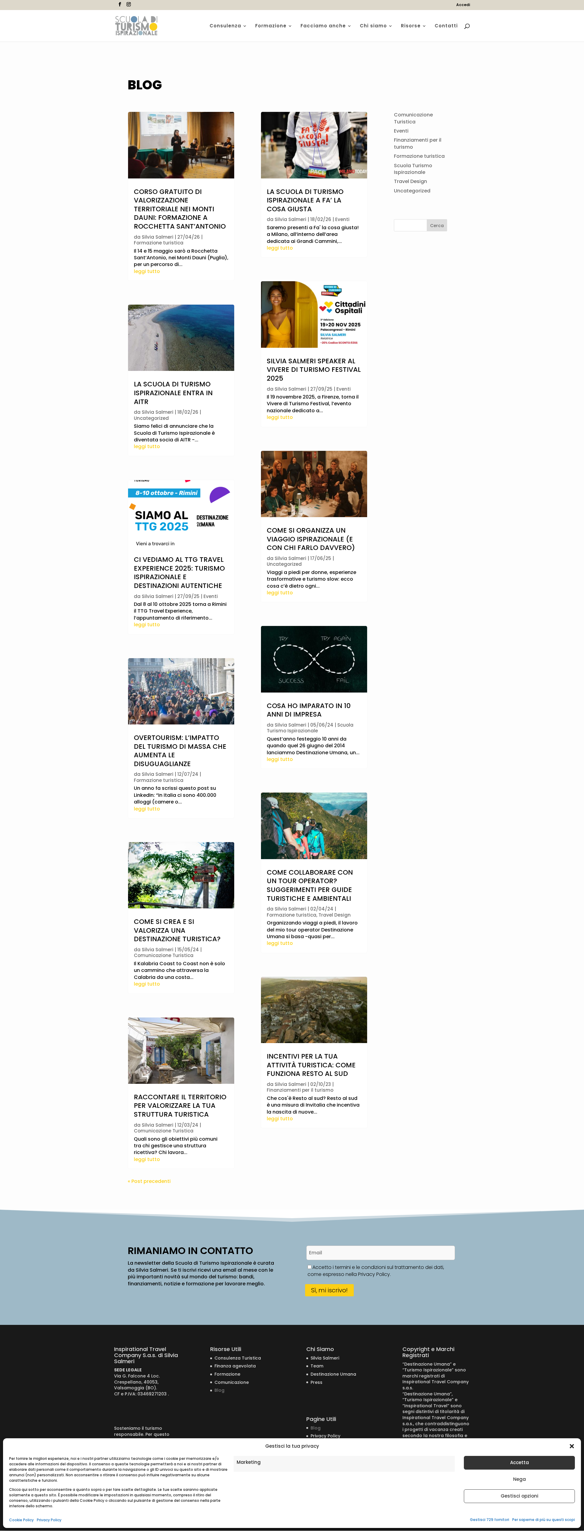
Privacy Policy (49, 1519)
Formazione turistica (158, 243)
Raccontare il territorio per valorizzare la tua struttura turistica (180, 1105)
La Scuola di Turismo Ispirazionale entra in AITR (173, 392)
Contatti (446, 26)
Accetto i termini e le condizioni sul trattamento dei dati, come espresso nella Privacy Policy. (376, 1270)
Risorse (411, 26)
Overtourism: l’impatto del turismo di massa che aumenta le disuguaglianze (180, 751)
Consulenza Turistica (237, 1358)
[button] (572, 1446)
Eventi (210, 596)
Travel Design (334, 915)
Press (316, 1382)
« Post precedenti (149, 1181)
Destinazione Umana (333, 1374)
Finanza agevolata (235, 1366)
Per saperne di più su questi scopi (543, 1519)
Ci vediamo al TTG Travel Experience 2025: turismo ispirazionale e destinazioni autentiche (179, 572)
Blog (219, 1390)
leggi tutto (147, 271)
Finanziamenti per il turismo (300, 1090)
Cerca (437, 226)
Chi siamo (373, 26)
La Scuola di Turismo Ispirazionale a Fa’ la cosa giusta (305, 200)
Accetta (519, 1462)
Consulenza (225, 26)
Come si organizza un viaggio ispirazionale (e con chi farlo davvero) (311, 539)
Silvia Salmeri (157, 237)
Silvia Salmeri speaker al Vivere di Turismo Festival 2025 (314, 369)
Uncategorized (151, 418)
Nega (519, 1479)
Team (317, 1366)
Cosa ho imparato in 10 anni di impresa (309, 710)
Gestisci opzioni (519, 1496)
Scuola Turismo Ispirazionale (310, 728)
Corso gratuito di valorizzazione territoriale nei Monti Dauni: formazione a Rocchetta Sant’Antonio (180, 209)
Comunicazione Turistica (163, 955)
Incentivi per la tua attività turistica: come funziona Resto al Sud (311, 1065)
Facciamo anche (323, 26)
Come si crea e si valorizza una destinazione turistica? (177, 930)
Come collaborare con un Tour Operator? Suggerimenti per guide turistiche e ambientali (310, 885)
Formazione (271, 26)
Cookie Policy (21, 1519)
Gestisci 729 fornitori (489, 1519)
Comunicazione (231, 1382)
